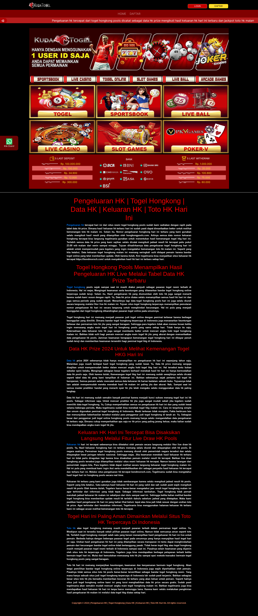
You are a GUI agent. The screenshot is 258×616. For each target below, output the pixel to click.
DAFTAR (218, 6)
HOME (122, 13)
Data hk (71, 360)
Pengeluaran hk (75, 225)
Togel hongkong (76, 287)
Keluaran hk (73, 444)
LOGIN (197, 6)
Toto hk (71, 528)
